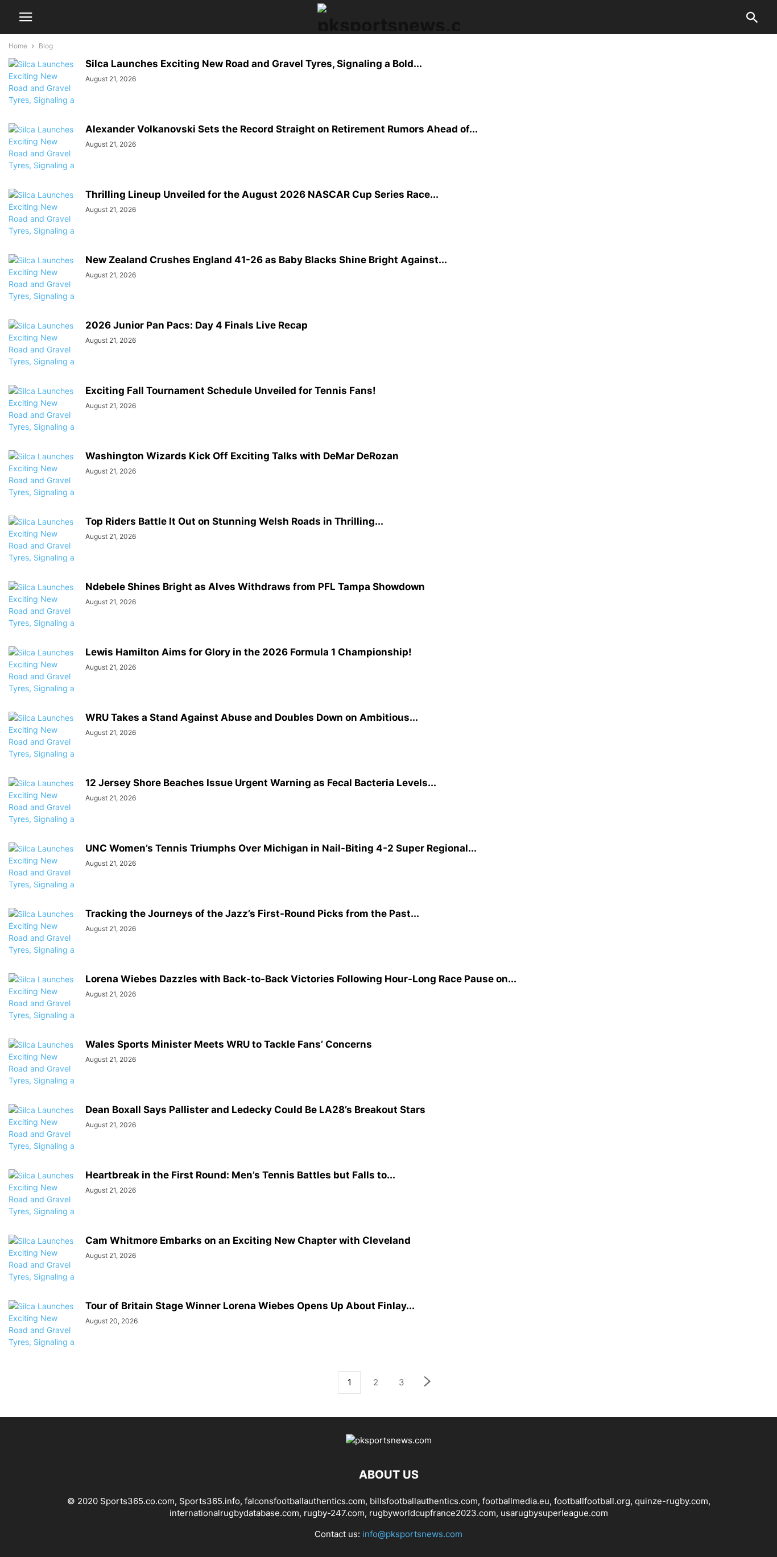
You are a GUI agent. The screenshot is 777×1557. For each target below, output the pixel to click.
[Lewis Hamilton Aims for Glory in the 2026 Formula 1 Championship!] (43, 682)
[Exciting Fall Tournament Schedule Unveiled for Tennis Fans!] (43, 420)
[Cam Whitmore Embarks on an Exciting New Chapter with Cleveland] (43, 1270)
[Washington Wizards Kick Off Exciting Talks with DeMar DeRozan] (43, 486)
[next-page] (427, 1382)
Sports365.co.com (137, 1501)
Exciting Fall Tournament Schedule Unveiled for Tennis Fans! (230, 390)
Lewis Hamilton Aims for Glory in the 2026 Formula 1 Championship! (248, 652)
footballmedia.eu (515, 1501)
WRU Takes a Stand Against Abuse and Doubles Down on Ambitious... (251, 717)
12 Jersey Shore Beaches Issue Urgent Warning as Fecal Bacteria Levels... (260, 782)
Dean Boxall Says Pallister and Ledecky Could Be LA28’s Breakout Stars (255, 1109)
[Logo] (389, 1440)
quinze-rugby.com (671, 1501)
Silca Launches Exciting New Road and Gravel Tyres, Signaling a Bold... (253, 63)
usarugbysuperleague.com (554, 1513)
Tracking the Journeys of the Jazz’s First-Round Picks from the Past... (252, 913)
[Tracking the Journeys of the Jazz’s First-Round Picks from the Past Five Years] (43, 943)
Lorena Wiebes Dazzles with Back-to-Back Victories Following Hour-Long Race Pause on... (300, 979)
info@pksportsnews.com (412, 1534)
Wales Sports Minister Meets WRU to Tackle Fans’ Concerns (228, 1044)
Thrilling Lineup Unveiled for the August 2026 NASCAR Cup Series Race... (262, 194)
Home (18, 45)
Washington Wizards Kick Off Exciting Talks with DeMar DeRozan (242, 456)
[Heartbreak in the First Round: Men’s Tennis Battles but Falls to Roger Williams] (43, 1205)
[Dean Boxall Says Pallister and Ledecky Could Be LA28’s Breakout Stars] (43, 1140)
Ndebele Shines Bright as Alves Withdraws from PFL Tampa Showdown (255, 586)
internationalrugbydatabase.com (234, 1513)
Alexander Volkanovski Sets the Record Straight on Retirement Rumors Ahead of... (281, 129)
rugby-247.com (334, 1513)
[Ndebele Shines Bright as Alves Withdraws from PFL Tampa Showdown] (43, 617)
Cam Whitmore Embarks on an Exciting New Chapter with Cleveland (248, 1240)
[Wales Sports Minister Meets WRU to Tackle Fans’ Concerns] (43, 1074)
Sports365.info (209, 1501)
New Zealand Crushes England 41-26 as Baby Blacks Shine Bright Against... (266, 259)
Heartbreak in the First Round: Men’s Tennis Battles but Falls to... (240, 1175)
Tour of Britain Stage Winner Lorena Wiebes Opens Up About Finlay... (250, 1305)
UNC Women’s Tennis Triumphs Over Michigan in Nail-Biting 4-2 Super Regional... (281, 848)
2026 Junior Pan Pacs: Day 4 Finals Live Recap (196, 325)
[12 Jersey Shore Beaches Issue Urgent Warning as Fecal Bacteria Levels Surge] (43, 813)
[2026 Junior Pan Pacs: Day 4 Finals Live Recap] (43, 355)
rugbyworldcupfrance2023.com (432, 1513)
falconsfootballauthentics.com (305, 1501)
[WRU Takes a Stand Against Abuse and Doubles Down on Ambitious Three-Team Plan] (43, 747)
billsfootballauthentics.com (424, 1501)
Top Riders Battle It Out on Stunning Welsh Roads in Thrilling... (234, 521)
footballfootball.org (592, 1501)
